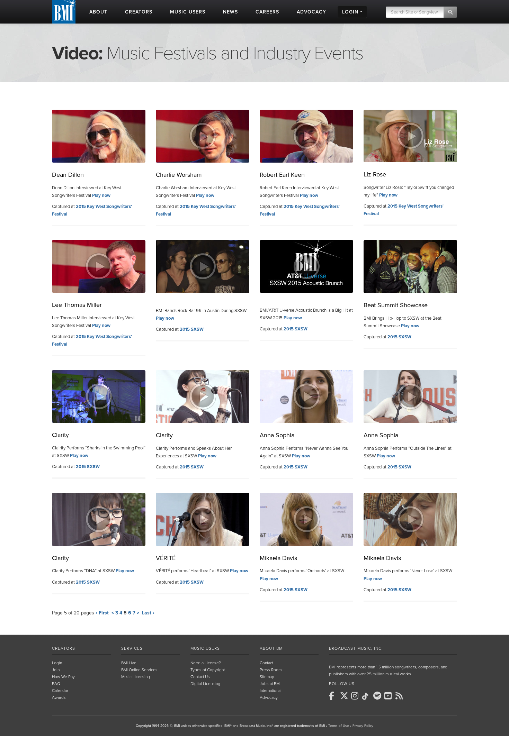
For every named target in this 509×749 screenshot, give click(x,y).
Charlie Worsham (179, 175)
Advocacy (269, 697)
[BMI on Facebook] (334, 696)
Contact (266, 662)
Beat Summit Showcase (396, 305)
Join (56, 669)
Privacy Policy (362, 726)
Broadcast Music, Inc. (356, 648)
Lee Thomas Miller (77, 305)
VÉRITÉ (166, 558)
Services (132, 648)
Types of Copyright (207, 669)
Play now (101, 195)
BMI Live (128, 662)
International (271, 690)
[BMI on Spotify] (378, 696)
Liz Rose (375, 174)
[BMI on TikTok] (367, 696)
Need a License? (205, 662)
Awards (59, 697)
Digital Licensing (205, 683)
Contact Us (200, 676)
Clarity (60, 435)
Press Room (271, 669)
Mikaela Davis (278, 558)
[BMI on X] (345, 696)
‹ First (102, 613)
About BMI (272, 648)
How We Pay (63, 676)
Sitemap (267, 676)
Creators (63, 648)
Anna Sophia (277, 435)
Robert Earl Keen (282, 175)
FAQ (56, 683)
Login (57, 662)
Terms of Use (338, 726)
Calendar (60, 690)
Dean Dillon (68, 175)
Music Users (205, 648)
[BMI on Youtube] (389, 696)
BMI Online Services (139, 669)
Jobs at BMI (270, 683)
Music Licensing (135, 676)
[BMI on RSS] (400, 696)
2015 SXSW (192, 329)
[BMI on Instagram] (356, 696)
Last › (148, 613)
